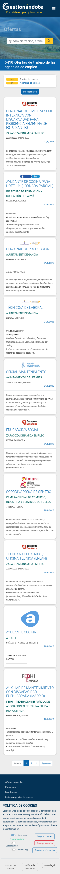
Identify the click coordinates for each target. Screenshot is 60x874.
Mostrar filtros (30, 91)
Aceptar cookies (44, 836)
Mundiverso (11, 792)
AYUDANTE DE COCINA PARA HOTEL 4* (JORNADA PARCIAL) (29, 184)
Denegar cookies (45, 843)
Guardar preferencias (44, 850)
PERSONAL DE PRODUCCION (28, 249)
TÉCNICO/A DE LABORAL (25, 308)
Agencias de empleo (30, 83)
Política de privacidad (30, 867)
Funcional (23, 835)
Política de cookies (11, 867)
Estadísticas (12, 845)
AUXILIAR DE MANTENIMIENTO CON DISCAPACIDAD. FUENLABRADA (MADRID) (30, 692)
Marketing (23, 849)
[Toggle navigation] (54, 8)
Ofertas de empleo (14, 782)
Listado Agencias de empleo (19, 797)
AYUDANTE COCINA (21, 632)
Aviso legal (49, 865)
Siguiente (46, 763)
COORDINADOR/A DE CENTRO (28, 492)
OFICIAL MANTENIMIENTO (26, 372)
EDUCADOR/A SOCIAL (22, 430)
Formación (10, 787)
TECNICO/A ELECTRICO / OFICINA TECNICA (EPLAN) (26, 556)
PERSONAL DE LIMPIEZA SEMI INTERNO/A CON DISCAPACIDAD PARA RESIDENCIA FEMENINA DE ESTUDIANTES (29, 119)
